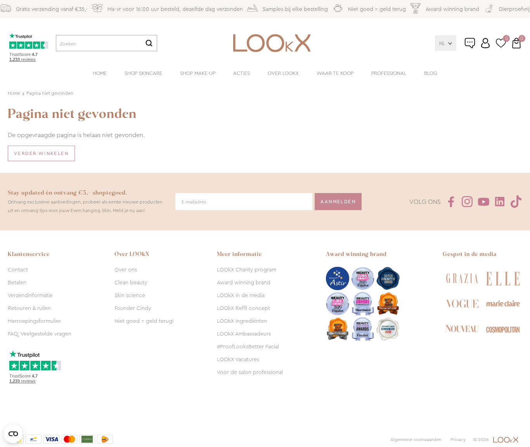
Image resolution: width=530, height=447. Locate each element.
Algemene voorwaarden (416, 439)
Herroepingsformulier (34, 321)
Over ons (125, 269)
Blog (430, 73)
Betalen (17, 282)
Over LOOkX (283, 73)
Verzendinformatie (30, 295)
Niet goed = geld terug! (144, 321)
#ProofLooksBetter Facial (248, 346)
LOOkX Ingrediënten (242, 321)
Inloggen (485, 43)
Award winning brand (243, 282)
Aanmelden (338, 201)
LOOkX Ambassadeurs (244, 333)
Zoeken (149, 43)
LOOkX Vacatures (238, 359)
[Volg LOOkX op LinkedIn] (500, 201)
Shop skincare (143, 73)
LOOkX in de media (241, 295)
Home (100, 73)
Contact (18, 269)
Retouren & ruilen (29, 308)
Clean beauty (130, 282)
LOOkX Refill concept (243, 308)
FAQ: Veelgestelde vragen (39, 333)
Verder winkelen (41, 153)
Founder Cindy (132, 308)
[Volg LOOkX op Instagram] (467, 201)
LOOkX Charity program (246, 269)
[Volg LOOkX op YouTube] (483, 201)
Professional (388, 73)
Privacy (458, 439)
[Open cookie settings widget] (13, 433)
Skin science (129, 295)
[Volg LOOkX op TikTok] (516, 201)
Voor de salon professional (250, 372)
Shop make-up (197, 73)
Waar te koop (335, 73)
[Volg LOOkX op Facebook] (451, 201)
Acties (241, 73)
